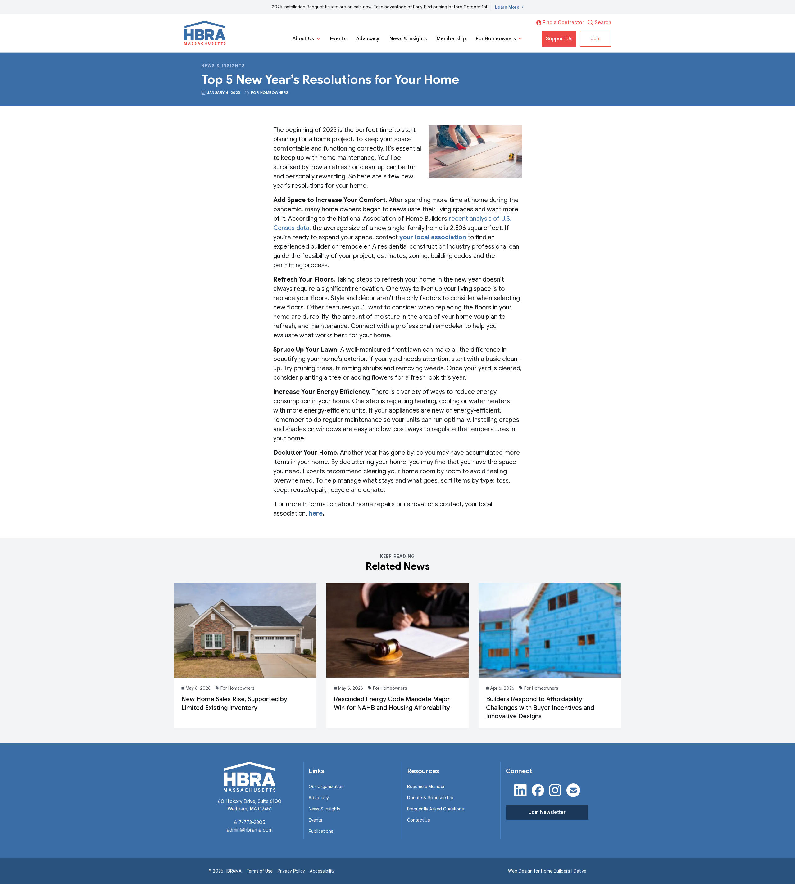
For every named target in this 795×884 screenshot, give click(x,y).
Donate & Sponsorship (430, 798)
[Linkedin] (520, 790)
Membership (451, 39)
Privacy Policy (291, 871)
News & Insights (408, 39)
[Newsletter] (573, 790)
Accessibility (322, 871)
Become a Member (426, 786)
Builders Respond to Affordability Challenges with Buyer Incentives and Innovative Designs (540, 707)
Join (596, 39)
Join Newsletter (547, 812)
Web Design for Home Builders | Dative (547, 871)
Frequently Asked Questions (435, 809)
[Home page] (205, 33)
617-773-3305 (249, 822)
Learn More (507, 7)
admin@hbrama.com (250, 830)
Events (338, 39)
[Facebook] (538, 790)
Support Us (559, 39)
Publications (321, 831)
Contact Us (418, 820)
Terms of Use (260, 871)
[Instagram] (555, 790)
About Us (303, 39)
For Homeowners (496, 39)
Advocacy (367, 39)
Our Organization (326, 786)
